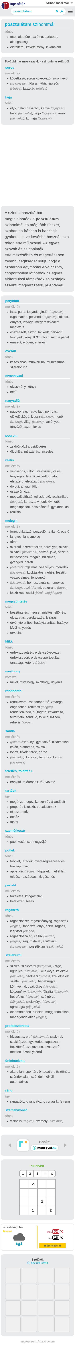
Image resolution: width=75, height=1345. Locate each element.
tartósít (10, 790)
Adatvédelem (46, 1341)
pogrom (11, 435)
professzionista (17, 1026)
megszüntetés (16, 601)
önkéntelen (15, 1061)
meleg (11, 521)
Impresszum (28, 1341)
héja (8, 97)
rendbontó (13, 691)
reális (9, 460)
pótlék (10, 850)
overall (10, 351)
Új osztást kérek (37, 1262)
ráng (8, 1090)
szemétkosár (15, 830)
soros (9, 67)
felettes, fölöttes (19, 771)
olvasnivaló (14, 376)
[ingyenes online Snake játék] (23, 1145)
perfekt (10, 885)
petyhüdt (12, 301)
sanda (10, 731)
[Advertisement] (37, 166)
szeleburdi (13, 955)
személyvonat (16, 1110)
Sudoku (37, 1166)
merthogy (12, 671)
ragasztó (12, 910)
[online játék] (44, 1148)
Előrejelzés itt (52, 1245)
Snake (44, 1142)
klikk (9, 641)
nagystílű (12, 400)
